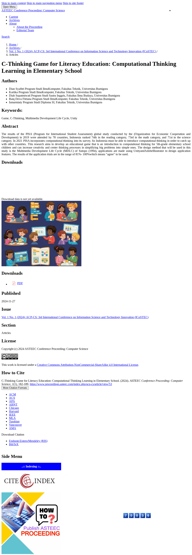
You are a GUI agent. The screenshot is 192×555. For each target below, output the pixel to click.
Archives (14, 20)
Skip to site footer (73, 3)
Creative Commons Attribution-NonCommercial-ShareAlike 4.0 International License (87, 364)
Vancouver (15, 424)
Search (6, 36)
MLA (12, 418)
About (12, 23)
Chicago (14, 408)
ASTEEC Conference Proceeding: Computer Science (33, 10)
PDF (20, 283)
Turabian (14, 421)
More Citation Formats (15, 387)
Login (179, 10)
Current (13, 16)
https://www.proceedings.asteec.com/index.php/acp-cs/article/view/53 (71, 384)
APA (12, 401)
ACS (12, 397)
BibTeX (14, 444)
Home (13, 44)
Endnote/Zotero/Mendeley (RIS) (28, 440)
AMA (12, 428)
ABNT (13, 404)
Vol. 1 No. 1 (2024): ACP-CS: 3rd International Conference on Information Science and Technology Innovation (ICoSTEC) (83, 51)
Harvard (14, 411)
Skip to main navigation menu (44, 3)
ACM (12, 394)
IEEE (12, 414)
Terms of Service (177, 529)
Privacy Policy (154, 529)
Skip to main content (14, 3)
